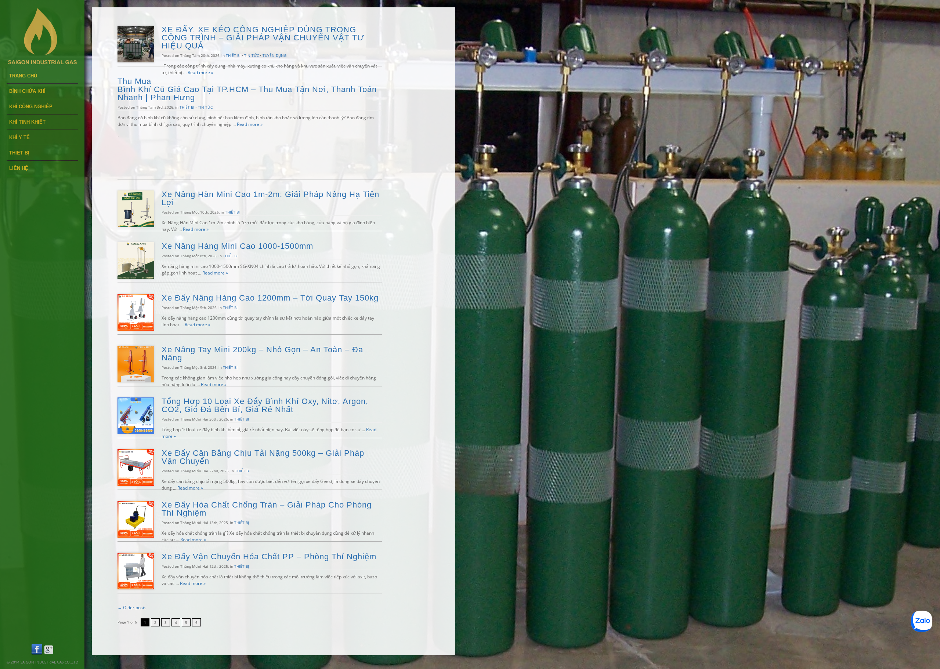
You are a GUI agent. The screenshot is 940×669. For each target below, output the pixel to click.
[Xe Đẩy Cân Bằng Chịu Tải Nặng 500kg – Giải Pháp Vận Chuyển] (136, 484)
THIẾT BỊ (19, 153)
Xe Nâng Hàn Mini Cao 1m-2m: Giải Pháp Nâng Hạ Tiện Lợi (270, 198)
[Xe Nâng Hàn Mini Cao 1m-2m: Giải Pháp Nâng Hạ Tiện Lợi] (136, 225)
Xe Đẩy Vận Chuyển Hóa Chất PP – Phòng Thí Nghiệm (270, 556)
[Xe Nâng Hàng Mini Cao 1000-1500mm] (136, 277)
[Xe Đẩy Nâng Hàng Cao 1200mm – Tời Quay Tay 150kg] (136, 329)
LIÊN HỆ (18, 168)
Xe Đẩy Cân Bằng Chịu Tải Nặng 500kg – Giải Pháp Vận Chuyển (263, 457)
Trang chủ (23, 76)
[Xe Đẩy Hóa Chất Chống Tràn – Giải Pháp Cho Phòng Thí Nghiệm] (136, 536)
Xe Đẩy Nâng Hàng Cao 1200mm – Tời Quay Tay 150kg (270, 297)
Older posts (132, 607)
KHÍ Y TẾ (19, 137)
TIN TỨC (251, 55)
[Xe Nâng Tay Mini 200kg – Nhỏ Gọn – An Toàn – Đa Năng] (136, 381)
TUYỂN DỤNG (274, 55)
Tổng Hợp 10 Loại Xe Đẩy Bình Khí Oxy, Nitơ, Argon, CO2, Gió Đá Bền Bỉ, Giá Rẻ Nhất (265, 405)
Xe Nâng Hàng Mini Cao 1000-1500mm (237, 246)
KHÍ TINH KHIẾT (27, 122)
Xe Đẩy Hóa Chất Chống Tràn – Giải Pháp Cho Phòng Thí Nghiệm (267, 508)
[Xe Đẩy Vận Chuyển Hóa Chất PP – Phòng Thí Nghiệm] (136, 588)
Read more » (200, 72)
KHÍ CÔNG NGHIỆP (31, 106)
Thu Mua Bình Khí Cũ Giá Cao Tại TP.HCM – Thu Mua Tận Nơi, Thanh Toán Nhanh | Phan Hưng (247, 89)
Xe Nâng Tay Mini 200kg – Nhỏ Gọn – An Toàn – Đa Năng (262, 353)
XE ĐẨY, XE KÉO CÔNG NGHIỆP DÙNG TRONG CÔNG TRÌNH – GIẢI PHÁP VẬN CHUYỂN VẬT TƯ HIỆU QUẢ (263, 37)
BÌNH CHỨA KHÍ (27, 91)
